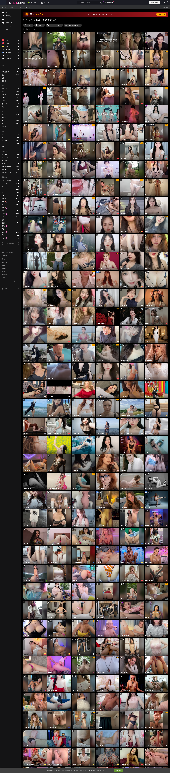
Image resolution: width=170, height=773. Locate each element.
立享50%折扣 (161, 14)
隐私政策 (4, 265)
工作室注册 (5, 274)
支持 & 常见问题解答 (7, 252)
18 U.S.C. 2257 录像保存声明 (9, 281)
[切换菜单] (3, 2)
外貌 (28, 25)
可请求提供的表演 (73, 25)
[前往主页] (16, 2)
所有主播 (4, 278)
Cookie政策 (90, 770)
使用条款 (4, 268)
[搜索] (101, 2)
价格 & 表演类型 (54, 25)
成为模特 (4, 271)
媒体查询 (4, 262)
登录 (165, 2)
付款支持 (4, 256)
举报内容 (4, 259)
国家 (39, 25)
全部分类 (11, 243)
